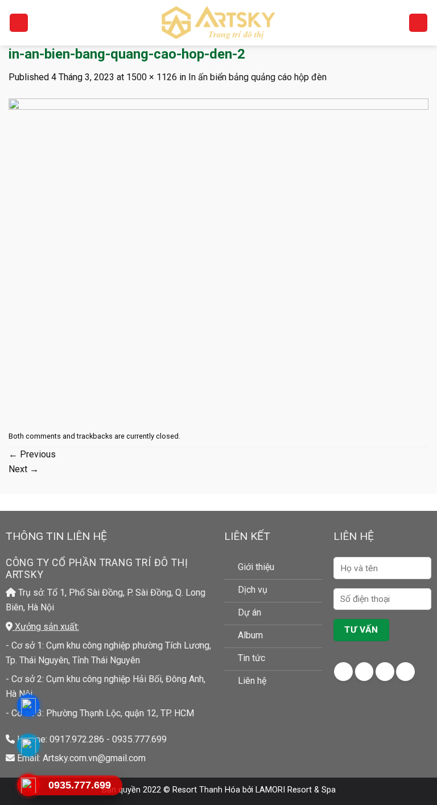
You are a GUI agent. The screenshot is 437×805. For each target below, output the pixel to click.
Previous (32, 454)
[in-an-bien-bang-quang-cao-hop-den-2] (218, 255)
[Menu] (19, 23)
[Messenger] (28, 705)
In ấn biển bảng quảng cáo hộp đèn (257, 77)
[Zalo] (28, 745)
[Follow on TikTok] (385, 671)
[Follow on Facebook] (343, 671)
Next (24, 469)
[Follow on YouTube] (405, 671)
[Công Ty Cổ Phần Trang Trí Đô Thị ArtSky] (218, 22)
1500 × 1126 (151, 77)
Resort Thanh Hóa (206, 790)
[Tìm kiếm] (418, 23)
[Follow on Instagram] (364, 671)
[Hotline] (28, 785)
